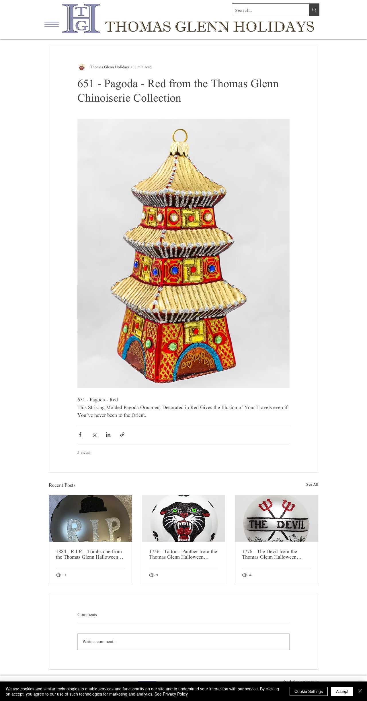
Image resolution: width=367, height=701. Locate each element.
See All (312, 484)
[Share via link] (122, 434)
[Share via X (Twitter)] (94, 434)
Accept (342, 691)
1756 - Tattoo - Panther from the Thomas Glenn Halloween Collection (183, 554)
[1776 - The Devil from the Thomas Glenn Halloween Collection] (276, 518)
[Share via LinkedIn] (108, 434)
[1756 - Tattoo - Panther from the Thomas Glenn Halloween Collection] (183, 518)
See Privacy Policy (171, 694)
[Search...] (314, 10)
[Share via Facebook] (80, 434)
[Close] (360, 691)
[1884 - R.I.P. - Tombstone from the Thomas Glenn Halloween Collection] (90, 518)
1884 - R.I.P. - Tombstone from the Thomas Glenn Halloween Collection (89, 554)
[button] (51, 24)
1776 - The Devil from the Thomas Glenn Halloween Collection (269, 554)
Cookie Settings (308, 691)
